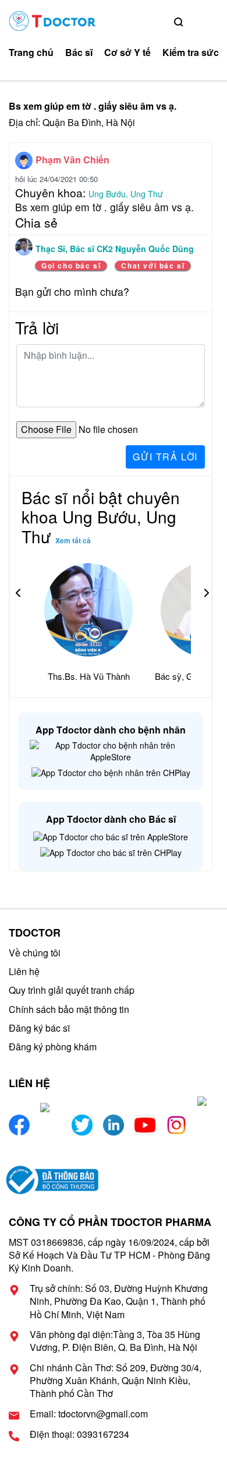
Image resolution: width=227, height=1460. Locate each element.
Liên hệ (24, 971)
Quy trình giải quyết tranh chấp (71, 990)
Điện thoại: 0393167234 (79, 1434)
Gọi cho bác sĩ (71, 265)
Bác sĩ (79, 52)
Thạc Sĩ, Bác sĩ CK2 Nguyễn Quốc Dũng (115, 248)
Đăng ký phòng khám (53, 1046)
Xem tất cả (73, 540)
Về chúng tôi (35, 952)
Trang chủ (31, 52)
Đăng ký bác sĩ (39, 1028)
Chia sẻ (36, 222)
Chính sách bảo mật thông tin (69, 1009)
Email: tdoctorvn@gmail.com (89, 1413)
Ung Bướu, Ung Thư (125, 194)
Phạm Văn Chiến (72, 159)
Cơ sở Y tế (127, 52)
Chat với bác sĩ (153, 265)
